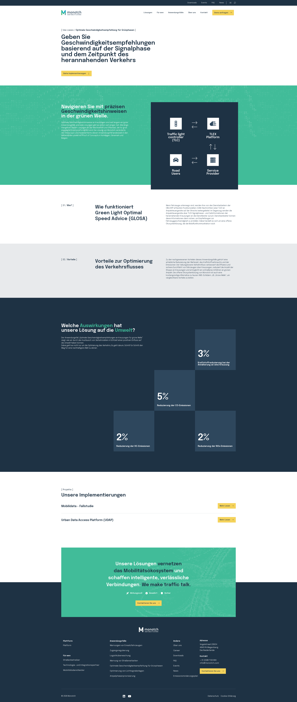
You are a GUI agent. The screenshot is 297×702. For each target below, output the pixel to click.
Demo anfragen (221, 13)
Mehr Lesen (225, 506)
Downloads (192, 3)
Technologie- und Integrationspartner (81, 665)
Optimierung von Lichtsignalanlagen (127, 671)
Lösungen (148, 13)
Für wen (160, 13)
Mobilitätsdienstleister (73, 670)
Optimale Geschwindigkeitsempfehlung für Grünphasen (136, 666)
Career (176, 651)
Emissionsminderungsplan (185, 676)
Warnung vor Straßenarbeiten (124, 661)
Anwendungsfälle (176, 13)
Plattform (68, 641)
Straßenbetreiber (71, 660)
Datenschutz (213, 696)
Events (204, 3)
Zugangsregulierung (119, 651)
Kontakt (204, 13)
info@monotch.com (209, 663)
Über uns (192, 13)
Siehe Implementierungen (74, 73)
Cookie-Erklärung (228, 696)
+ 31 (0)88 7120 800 (208, 660)
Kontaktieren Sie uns (146, 603)
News (221, 3)
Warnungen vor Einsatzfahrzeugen (126, 645)
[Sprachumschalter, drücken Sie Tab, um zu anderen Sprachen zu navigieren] (231, 3)
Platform (67, 645)
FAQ (213, 3)
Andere (176, 641)
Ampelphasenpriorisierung (122, 676)
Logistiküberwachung (120, 656)
